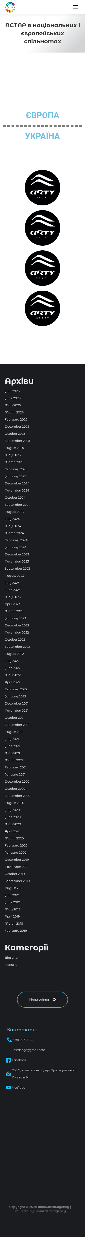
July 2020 (12, 810)
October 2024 (15, 497)
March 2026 (14, 412)
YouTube (18, 1087)
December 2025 (17, 426)
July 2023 (12, 583)
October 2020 (15, 788)
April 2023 (12, 604)
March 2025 (14, 462)
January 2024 (15, 547)
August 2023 (14, 575)
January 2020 (15, 852)
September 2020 (17, 796)
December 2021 (17, 703)
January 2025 (15, 476)
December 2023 (17, 554)
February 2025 (16, 469)
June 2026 (13, 398)
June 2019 (12, 902)
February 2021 (16, 767)
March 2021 (14, 760)
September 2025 (17, 441)
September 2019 (17, 881)
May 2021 (12, 753)
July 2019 (12, 895)
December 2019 (17, 859)
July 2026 (12, 391)
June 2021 (12, 746)
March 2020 (14, 838)
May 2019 (12, 909)
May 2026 (13, 405)
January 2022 (15, 696)
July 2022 (12, 661)
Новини (11, 965)
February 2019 (16, 930)
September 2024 (17, 504)
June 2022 (12, 668)
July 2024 (12, 519)
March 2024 (14, 533)
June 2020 (13, 817)
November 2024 (17, 490)
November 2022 (17, 632)
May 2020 (13, 824)
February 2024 (16, 540)
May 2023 (13, 597)
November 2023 (17, 561)
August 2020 (14, 803)
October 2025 (15, 433)
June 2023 (12, 590)
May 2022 (13, 675)
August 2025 (14, 448)
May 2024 (13, 526)
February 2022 (16, 689)
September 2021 (17, 725)
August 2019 (14, 888)
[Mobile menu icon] (75, 7)
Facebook (19, 1060)
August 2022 (14, 654)
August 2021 (14, 732)
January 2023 (15, 618)
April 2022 (12, 682)
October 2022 (15, 639)
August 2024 (14, 512)
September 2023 (17, 568)
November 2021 (16, 710)
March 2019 (14, 923)
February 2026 (16, 419)
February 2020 (16, 845)
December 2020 (17, 781)
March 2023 (14, 611)
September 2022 (17, 646)
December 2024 (17, 483)
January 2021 (15, 774)
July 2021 (12, 739)
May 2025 (13, 455)
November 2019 (17, 867)
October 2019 (15, 874)
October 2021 (15, 717)
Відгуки (11, 957)
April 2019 (12, 916)
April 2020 (13, 831)
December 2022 (17, 625)
